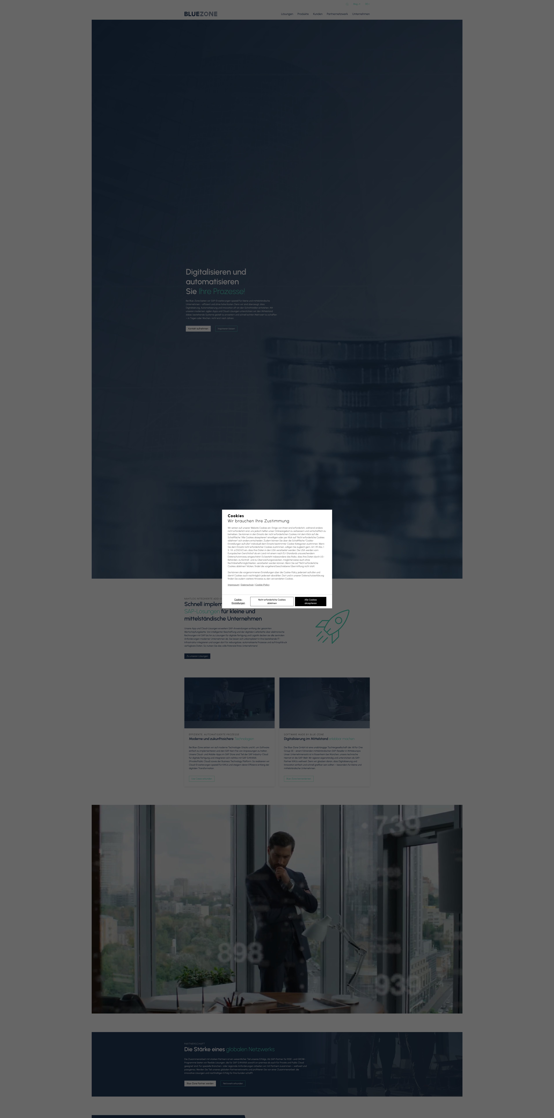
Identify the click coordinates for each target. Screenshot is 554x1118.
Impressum (233, 585)
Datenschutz (247, 585)
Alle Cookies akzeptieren (310, 601)
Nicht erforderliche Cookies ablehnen (272, 601)
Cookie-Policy (262, 585)
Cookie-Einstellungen (238, 601)
